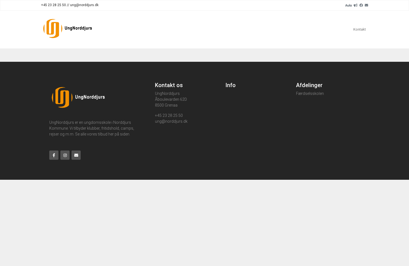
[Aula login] (348, 5)
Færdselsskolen (310, 93)
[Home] (68, 29)
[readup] (356, 5)
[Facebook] (361, 5)
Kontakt (359, 29)
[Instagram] (65, 155)
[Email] (366, 5)
